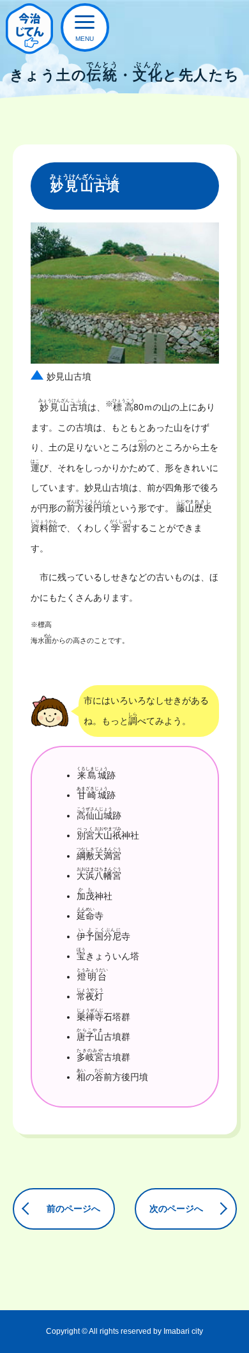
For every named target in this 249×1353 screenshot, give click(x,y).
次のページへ (176, 1208)
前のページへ (73, 1208)
